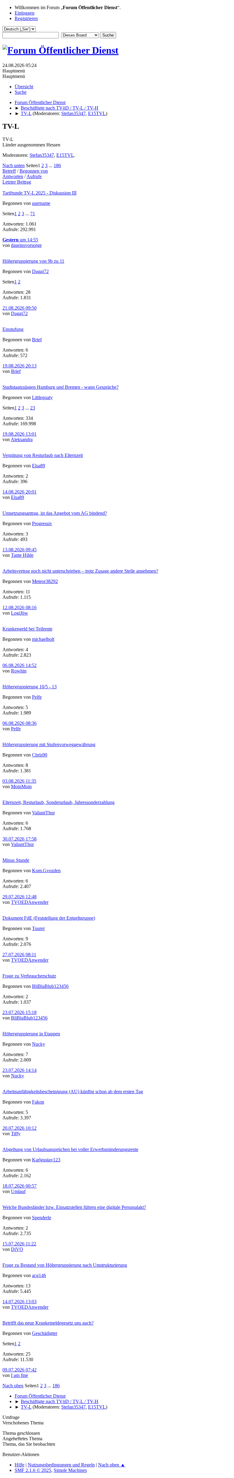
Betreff (9, 171)
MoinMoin (21, 786)
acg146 (39, 1275)
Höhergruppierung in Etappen (31, 1033)
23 (32, 407)
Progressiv (42, 523)
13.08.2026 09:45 (19, 549)
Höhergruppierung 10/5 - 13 (29, 686)
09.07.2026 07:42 (19, 1369)
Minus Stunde (15, 860)
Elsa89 (38, 465)
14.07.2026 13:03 (19, 1301)
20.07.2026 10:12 (19, 1128)
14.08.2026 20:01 (19, 491)
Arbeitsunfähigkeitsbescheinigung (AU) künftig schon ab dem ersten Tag (72, 1091)
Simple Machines (70, 1470)
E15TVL (97, 113)
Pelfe (37, 697)
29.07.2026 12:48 (19, 896)
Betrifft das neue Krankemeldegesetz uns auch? (48, 1322)
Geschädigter (44, 1333)
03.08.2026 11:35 (19, 781)
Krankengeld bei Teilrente (27, 628)
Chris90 (39, 754)
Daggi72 (40, 271)
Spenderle (41, 1217)
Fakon (38, 1101)
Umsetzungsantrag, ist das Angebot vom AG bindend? (54, 513)
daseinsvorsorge (26, 245)
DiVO (17, 1249)
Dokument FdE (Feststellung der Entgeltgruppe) (48, 918)
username (41, 203)
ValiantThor (43, 812)
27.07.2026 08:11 (19, 954)
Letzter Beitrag (16, 181)
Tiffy (15, 1133)
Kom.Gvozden (46, 870)
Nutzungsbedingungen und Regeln (61, 1464)
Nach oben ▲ (111, 1464)
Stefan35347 (73, 113)
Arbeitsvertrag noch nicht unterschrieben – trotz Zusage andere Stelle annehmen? (80, 571)
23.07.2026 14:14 (19, 1070)
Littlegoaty (42, 397)
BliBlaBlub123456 (50, 986)
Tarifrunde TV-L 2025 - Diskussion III (39, 192)
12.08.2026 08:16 (19, 607)
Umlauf (18, 1191)
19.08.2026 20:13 (19, 365)
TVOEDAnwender (29, 902)
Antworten (12, 176)
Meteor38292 (45, 581)
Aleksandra (22, 439)
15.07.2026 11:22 (19, 1243)
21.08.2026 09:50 (19, 308)
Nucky (38, 1044)
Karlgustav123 (46, 1159)
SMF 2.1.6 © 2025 (33, 1470)
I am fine (19, 1375)
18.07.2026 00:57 (19, 1185)
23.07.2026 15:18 (19, 1012)
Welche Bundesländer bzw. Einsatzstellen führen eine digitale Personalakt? (74, 1207)
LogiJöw (19, 613)
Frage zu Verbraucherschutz (29, 975)
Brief (37, 339)
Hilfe (19, 1464)
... (51, 165)
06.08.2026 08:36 (19, 723)
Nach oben (12, 1385)
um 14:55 (20, 239)
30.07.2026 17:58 (19, 838)
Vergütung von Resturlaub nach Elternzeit (42, 455)
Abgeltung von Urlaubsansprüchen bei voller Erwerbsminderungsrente (70, 1149)
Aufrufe (34, 176)
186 (57, 165)
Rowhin (19, 670)
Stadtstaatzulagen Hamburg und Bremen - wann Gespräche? (60, 387)
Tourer (38, 928)
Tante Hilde (22, 555)
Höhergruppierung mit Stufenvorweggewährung (48, 744)
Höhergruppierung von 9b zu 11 (33, 261)
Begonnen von (34, 171)
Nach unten (13, 165)
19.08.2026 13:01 (19, 434)
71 (32, 213)
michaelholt (43, 639)
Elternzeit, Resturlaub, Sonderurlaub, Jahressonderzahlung (58, 802)
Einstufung (12, 329)
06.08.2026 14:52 (19, 665)
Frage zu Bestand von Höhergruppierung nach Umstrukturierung (64, 1265)
